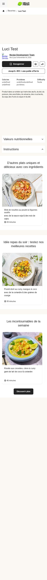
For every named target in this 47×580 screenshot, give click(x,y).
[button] (23, 139)
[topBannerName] (24, 19)
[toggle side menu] (3, 4)
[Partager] (42, 64)
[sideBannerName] (23, 117)
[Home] (3, 11)
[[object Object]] (35, 64)
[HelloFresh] (23, 4)
